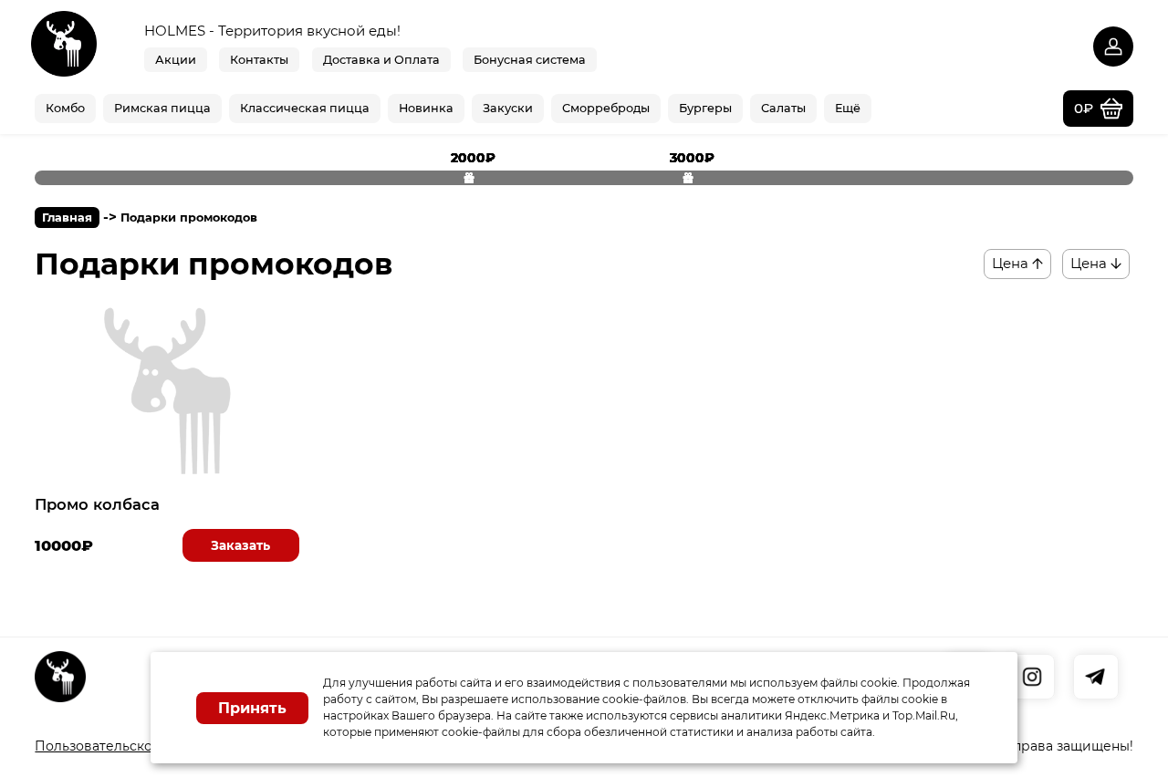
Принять (252, 708)
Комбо (65, 108)
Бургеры (705, 108)
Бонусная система (530, 60)
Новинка (426, 108)
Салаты (783, 108)
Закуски (508, 108)
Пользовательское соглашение (141, 746)
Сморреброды (606, 108)
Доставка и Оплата (381, 60)
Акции (175, 60)
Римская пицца (162, 108)
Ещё (847, 108)
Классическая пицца (305, 108)
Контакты (259, 60)
